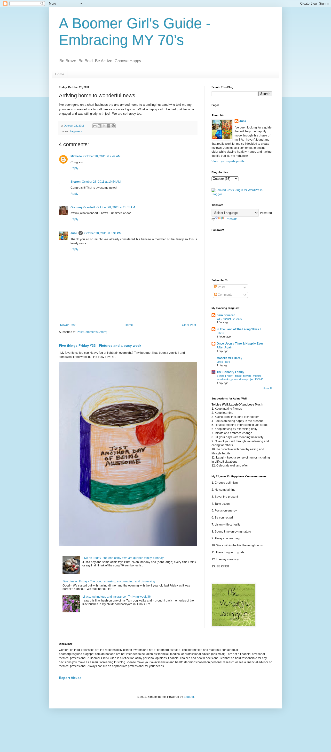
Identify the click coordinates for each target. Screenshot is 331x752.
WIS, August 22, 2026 (229, 318)
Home (59, 74)
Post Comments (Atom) (92, 332)
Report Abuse (70, 678)
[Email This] (94, 125)
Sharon (75, 181)
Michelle (76, 156)
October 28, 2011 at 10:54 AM (101, 181)
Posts (221, 287)
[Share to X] (104, 125)
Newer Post (67, 325)
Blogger (189, 697)
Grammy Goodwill (83, 207)
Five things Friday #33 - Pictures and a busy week (100, 345)
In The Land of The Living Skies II (239, 329)
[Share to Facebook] (108, 125)
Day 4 (220, 332)
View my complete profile (228, 161)
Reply (74, 168)
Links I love (223, 361)
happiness (76, 131)
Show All (267, 388)
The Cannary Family (230, 372)
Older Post (189, 325)
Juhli (74, 233)
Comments (224, 294)
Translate (231, 219)
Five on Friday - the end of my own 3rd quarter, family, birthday (123, 558)
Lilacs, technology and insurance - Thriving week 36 (116, 596)
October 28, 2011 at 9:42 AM (101, 156)
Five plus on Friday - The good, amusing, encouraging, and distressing (109, 581)
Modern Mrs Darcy (229, 358)
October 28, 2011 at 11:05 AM (115, 207)
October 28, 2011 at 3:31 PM (102, 233)
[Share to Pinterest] (113, 125)
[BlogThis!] (99, 125)
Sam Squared (226, 315)
